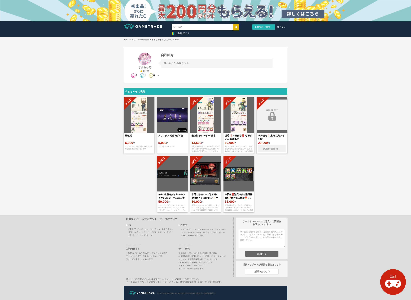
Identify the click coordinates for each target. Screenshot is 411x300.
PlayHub (194, 262)
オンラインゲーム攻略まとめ (191, 268)
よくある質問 (147, 259)
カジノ (150, 235)
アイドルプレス (185, 265)
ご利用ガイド (182, 33)
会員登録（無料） (264, 27)
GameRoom (184, 262)
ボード (132, 235)
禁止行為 (213, 253)
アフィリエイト (211, 259)
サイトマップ (219, 256)
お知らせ (182, 259)
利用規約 (204, 253)
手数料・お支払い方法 (152, 256)
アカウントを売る (159, 253)
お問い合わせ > (262, 271)
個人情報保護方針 (195, 259)
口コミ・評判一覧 (205, 256)
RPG (131, 229)
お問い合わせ (193, 253)
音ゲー (169, 232)
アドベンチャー (135, 232)
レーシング (140, 235)
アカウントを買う (134, 256)
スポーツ (161, 232)
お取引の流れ (145, 253)
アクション (139, 229)
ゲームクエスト (206, 262)
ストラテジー (167, 229)
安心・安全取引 (133, 259)
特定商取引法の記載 (187, 256)
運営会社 (182, 253)
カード (146, 232)
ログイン (281, 27)
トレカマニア (199, 265)
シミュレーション (153, 229)
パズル (153, 232)
